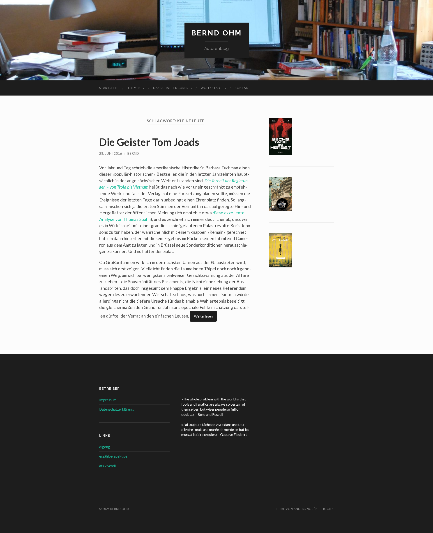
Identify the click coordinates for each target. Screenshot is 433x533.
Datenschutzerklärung (116, 409)
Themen (134, 88)
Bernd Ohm (216, 33)
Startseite (108, 88)
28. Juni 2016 (110, 153)
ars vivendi (107, 465)
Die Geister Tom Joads (149, 142)
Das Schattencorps (170, 88)
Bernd (133, 153)
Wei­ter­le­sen (203, 316)
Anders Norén (306, 509)
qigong (104, 446)
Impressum (107, 399)
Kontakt (242, 88)
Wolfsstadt (211, 88)
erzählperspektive (113, 456)
